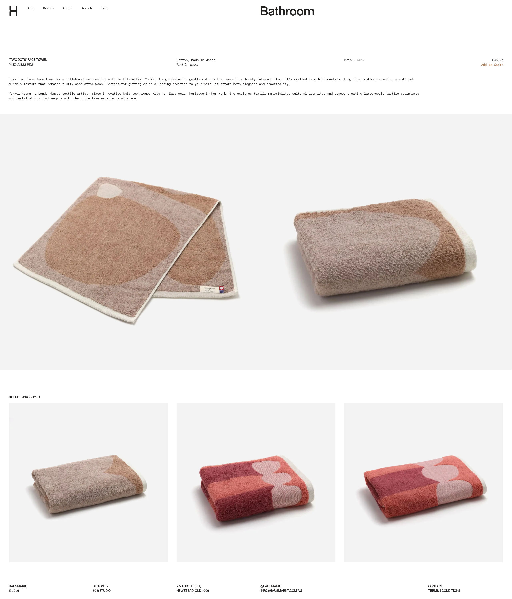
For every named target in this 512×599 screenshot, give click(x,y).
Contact (435, 586)
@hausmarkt (271, 586)
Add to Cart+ (492, 64)
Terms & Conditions (444, 590)
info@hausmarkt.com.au (281, 590)
